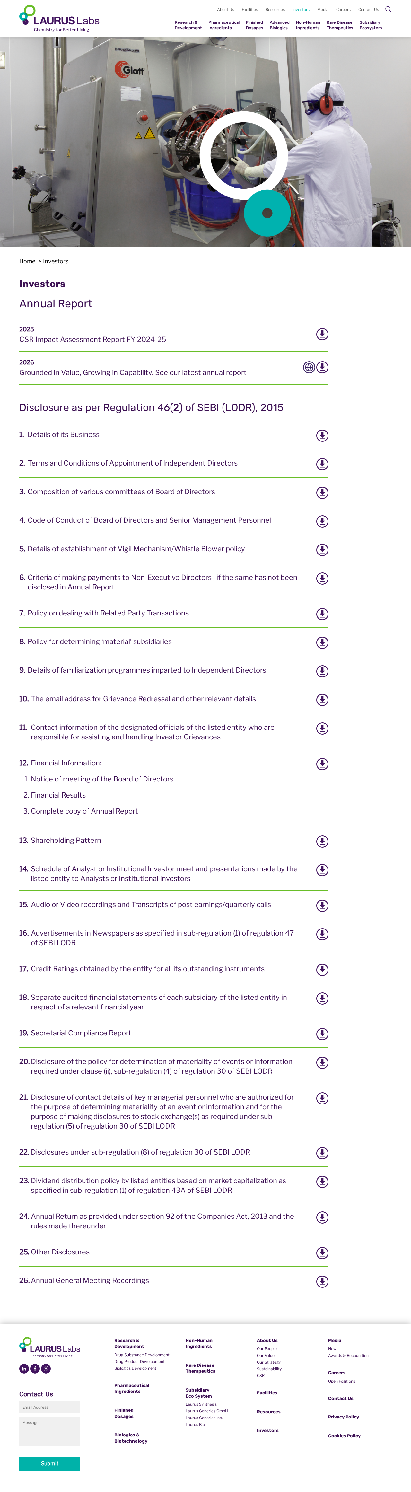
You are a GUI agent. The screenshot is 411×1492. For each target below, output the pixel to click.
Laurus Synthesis (201, 1404)
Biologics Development (135, 1368)
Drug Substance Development (142, 1354)
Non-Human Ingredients (308, 25)
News (333, 1348)
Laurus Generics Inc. (204, 1417)
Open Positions (341, 1381)
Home (27, 261)
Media (322, 9)
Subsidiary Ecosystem (371, 25)
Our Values (266, 1355)
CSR (261, 1375)
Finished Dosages (254, 25)
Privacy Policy (343, 1417)
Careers (343, 9)
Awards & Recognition (348, 1355)
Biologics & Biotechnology (130, 1438)
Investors (301, 9)
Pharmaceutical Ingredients (224, 25)
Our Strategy (269, 1362)
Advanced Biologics (280, 25)
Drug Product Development (139, 1361)
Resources (275, 9)
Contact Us (368, 9)
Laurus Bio (195, 1424)
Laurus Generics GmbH (207, 1411)
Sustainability (269, 1368)
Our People (267, 1348)
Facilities (250, 9)
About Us (225, 9)
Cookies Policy (344, 1436)
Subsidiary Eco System (199, 1393)
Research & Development (188, 25)
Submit (49, 1464)
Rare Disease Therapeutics (340, 25)
